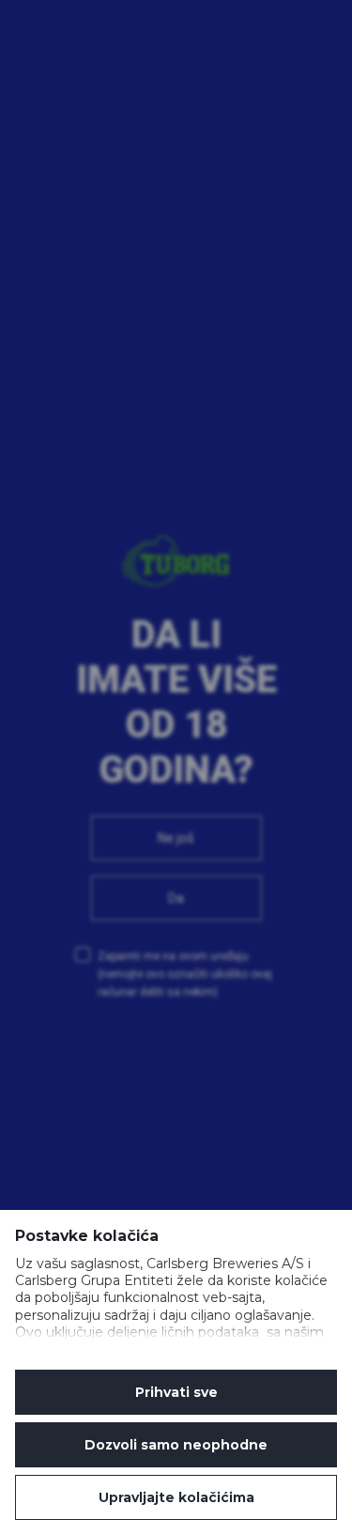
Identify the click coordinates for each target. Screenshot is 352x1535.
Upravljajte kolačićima (176, 1497)
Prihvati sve (176, 1392)
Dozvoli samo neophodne (176, 1444)
